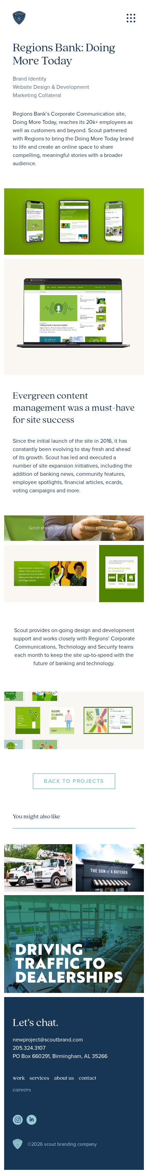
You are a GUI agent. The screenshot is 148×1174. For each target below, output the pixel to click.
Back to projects (74, 781)
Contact (87, 1078)
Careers (22, 1090)
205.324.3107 (29, 1048)
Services (39, 1078)
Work (19, 1078)
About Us (64, 1078)
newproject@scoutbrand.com (48, 1040)
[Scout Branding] (19, 18)
